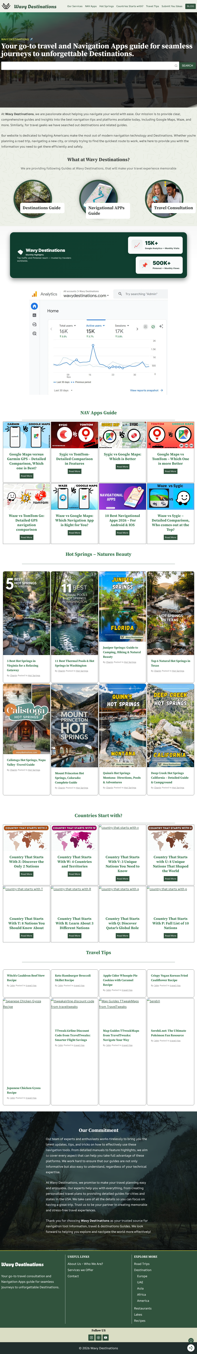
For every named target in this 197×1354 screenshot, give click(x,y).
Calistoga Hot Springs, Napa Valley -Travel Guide (26, 762)
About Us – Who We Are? (85, 1264)
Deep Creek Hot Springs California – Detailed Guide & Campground (170, 777)
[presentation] (26, 435)
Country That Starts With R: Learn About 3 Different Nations (74, 923)
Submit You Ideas (172, 6)
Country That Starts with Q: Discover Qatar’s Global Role (122, 923)
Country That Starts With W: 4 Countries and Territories (74, 862)
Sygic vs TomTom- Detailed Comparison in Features (74, 459)
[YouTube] (106, 1337)
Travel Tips (152, 6)
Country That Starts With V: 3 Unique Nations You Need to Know (123, 864)
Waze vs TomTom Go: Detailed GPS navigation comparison (26, 523)
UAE (140, 1282)
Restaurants (143, 1308)
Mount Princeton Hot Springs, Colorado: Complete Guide (69, 778)
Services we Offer (80, 1270)
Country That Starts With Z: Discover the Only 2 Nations (26, 862)
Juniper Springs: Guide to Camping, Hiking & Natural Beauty (122, 652)
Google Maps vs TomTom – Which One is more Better (170, 459)
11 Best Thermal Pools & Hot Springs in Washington (74, 663)
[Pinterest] (98, 1337)
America (143, 1301)
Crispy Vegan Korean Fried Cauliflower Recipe (169, 978)
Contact (73, 1276)
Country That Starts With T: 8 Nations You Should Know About (26, 923)
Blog (190, 6)
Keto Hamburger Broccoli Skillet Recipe (73, 978)
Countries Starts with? (129, 6)
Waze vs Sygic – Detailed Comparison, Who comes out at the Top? (170, 523)
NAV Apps (91, 6)
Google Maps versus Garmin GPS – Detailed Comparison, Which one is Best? (26, 461)
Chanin (13, 675)
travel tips (31, 985)
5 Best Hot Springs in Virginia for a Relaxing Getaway (22, 665)
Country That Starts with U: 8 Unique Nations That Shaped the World (170, 864)
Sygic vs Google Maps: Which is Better (122, 456)
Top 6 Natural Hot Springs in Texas (170, 663)
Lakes (138, 1314)
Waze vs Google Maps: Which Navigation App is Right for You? (74, 520)
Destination (142, 1270)
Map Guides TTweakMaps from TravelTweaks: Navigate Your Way (121, 1035)
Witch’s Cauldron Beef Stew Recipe (26, 978)
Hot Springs (106, 6)
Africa (141, 1294)
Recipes (139, 1321)
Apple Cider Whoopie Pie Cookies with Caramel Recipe (120, 980)
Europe (142, 1276)
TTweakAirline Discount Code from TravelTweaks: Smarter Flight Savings (72, 1035)
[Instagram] (91, 1337)
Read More (27, 476)
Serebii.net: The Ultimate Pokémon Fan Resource (168, 1033)
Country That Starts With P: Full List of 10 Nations (170, 923)
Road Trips (142, 1264)
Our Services (74, 6)
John (12, 985)
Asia (140, 1288)
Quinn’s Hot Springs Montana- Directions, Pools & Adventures (122, 777)
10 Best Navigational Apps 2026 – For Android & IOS (122, 520)
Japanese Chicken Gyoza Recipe (24, 1090)
